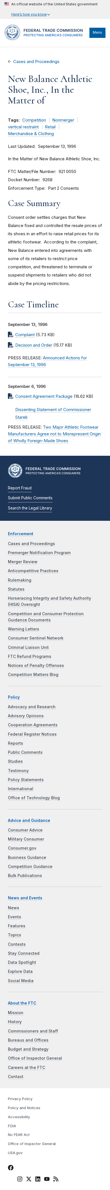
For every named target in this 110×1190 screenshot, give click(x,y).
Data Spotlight (22, 962)
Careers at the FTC (26, 1067)
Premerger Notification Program (39, 552)
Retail (50, 126)
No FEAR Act (19, 1135)
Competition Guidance (30, 866)
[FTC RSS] (56, 1179)
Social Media (21, 981)
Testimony (18, 770)
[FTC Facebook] (11, 1168)
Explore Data (20, 971)
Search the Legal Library (30, 508)
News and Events (25, 898)
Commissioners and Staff (33, 1031)
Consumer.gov (22, 848)
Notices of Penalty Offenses (36, 665)
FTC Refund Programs (29, 656)
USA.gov (15, 1153)
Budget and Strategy (28, 1049)
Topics (14, 935)
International (20, 789)
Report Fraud (20, 488)
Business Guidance (27, 857)
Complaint (25, 334)
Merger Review (23, 562)
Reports (15, 743)
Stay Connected (23, 953)
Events (14, 917)
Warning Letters (23, 629)
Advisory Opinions (26, 716)
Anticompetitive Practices (33, 571)
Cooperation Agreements (33, 725)
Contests (17, 944)
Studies (15, 761)
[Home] (46, 38)
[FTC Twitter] (29, 1178)
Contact (15, 1076)
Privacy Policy (20, 1099)
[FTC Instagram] (20, 1179)
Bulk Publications (25, 875)
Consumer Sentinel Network (35, 638)
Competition (34, 120)
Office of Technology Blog (34, 798)
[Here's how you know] (51, 9)
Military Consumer (26, 839)
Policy (14, 697)
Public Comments (25, 752)
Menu (97, 32)
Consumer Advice (25, 830)
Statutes (16, 589)
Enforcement (20, 534)
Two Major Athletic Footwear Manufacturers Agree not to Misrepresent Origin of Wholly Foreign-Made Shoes (54, 434)
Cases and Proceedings (36, 61)
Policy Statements (26, 780)
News (13, 908)
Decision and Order (33, 345)
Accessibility (19, 1117)
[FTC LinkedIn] (38, 1179)
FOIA (12, 1126)
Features (16, 926)
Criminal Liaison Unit (28, 647)
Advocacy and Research (32, 707)
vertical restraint (23, 126)
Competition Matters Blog (33, 674)
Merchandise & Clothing (31, 133)
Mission (15, 1012)
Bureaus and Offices (28, 1040)
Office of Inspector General (35, 1058)
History (15, 1022)
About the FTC (22, 1003)
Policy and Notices (24, 1108)
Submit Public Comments (30, 498)
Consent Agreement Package (43, 396)
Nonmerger (63, 120)
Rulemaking (19, 580)
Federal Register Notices (32, 734)
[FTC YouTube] (47, 1179)
